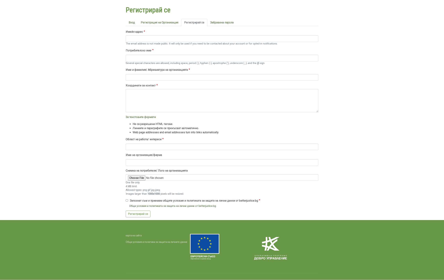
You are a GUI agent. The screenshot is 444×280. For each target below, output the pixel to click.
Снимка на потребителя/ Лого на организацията (157, 170)
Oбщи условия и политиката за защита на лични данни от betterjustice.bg (172, 206)
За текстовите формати (141, 117)
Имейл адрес (134, 31)
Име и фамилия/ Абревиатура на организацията (157, 69)
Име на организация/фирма (144, 155)
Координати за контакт (141, 85)
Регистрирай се (194, 22)
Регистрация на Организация (159, 22)
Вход (132, 22)
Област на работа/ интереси (143, 139)
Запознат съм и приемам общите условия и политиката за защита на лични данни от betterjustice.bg (194, 200)
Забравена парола (222, 22)
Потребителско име (138, 50)
